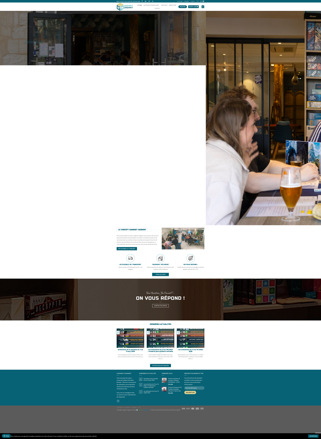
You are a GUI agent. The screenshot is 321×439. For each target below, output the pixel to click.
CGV (197, 1)
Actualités (186, 1)
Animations (172, 5)
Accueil (139, 5)
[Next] (312, 212)
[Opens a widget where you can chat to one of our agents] (6, 436)
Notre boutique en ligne (151, 5)
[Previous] (8, 212)
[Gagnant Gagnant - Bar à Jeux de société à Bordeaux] (125, 7)
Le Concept (179, 1)
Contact (192, 1)
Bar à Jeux (164, 5)
